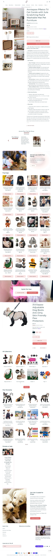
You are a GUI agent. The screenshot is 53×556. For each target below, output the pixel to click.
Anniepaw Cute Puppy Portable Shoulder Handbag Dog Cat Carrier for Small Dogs (8, 230)
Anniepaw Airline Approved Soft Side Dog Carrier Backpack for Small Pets (33, 250)
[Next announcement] (50, 7)
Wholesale (4, 532)
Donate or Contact (35, 518)
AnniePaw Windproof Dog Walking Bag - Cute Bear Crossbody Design (8, 188)
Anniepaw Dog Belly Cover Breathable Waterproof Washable (20, 405)
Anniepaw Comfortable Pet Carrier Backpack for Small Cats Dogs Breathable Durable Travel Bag (45, 209)
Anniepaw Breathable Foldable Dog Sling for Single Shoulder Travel (8, 270)
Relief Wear (32, 366)
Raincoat (44, 366)
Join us (33, 165)
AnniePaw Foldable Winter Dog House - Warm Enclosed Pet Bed (45, 188)
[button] (4, 2)
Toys (44, 381)
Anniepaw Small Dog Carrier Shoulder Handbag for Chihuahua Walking (8, 208)
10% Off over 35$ (20, 292)
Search (4, 528)
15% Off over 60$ (32, 292)
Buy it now (38, 43)
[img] (26, 133)
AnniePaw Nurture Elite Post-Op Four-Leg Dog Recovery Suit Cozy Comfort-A (8, 422)
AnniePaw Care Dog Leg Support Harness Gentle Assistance (20, 422)
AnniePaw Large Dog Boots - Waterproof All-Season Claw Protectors (20, 440)
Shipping (34, 325)
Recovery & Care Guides (7, 530)
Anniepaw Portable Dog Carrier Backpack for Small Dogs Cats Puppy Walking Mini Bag (45, 230)
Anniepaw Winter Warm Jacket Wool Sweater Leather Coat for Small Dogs (8, 440)
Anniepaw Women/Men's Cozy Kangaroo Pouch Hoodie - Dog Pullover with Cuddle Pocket (20, 188)
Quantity (28, 30)
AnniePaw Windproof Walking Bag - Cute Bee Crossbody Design (32, 270)
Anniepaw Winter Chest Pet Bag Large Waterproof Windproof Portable (20, 208)
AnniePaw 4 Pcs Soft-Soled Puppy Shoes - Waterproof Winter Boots (45, 440)
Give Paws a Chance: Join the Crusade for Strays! (8, 461)
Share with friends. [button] (31, 125)
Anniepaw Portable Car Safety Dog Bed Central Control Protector (8, 250)
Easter (32, 381)
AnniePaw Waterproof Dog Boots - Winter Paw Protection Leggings (33, 422)
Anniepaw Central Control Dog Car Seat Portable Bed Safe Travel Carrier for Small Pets (20, 271)
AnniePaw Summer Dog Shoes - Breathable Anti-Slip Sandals (32, 440)
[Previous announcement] (3, 7)
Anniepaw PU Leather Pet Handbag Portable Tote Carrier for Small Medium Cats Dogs (32, 188)
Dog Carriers (7, 381)
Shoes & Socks (7, 366)
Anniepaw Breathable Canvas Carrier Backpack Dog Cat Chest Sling (20, 250)
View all (26, 278)
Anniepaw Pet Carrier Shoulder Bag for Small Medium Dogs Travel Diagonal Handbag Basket (45, 250)
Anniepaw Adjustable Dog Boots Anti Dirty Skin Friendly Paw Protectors (8, 405)
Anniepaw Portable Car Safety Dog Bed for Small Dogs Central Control (32, 229)
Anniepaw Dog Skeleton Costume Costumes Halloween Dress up (32, 405)
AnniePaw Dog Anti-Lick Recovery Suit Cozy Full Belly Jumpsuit (45, 422)
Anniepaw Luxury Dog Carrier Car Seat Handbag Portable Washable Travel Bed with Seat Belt (20, 230)
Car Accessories (20, 381)
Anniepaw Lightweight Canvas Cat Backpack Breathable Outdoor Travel (33, 208)
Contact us (4, 535)
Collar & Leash (19, 366)
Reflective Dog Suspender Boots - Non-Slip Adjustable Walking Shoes (45, 405)
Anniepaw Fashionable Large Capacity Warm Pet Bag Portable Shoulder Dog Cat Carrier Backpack (45, 271)
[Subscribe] (20, 546)
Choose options (8, 193)
